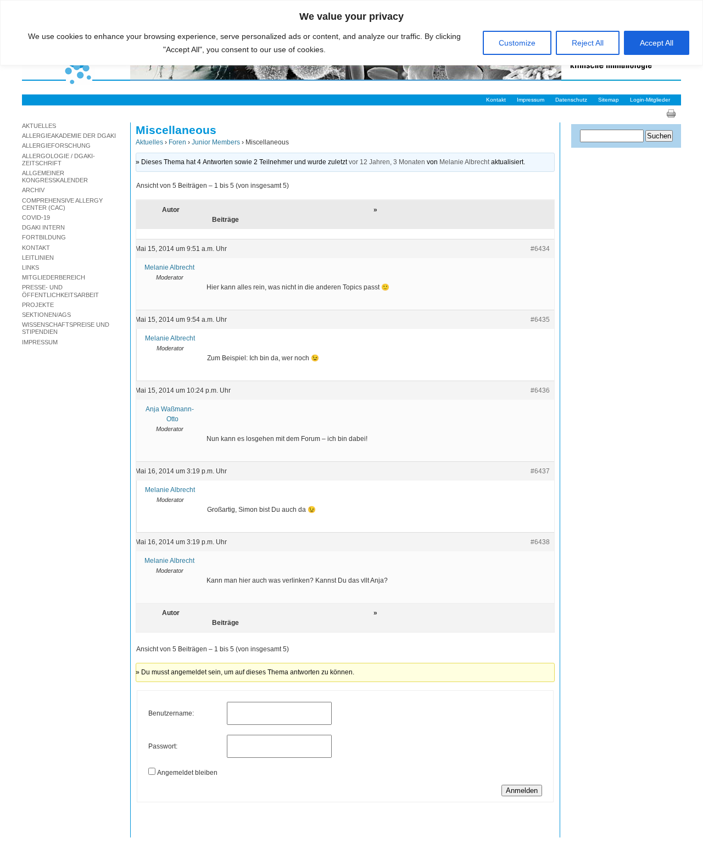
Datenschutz (571, 100)
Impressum (530, 100)
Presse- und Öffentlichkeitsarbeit (60, 291)
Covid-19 (36, 217)
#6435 (543, 319)
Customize (517, 42)
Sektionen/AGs (46, 314)
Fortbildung (44, 237)
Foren (177, 142)
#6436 (543, 390)
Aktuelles (149, 142)
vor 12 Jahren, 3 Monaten (387, 162)
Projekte (38, 304)
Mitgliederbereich (53, 277)
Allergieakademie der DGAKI (69, 135)
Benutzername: (171, 713)
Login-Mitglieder (650, 100)
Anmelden (522, 790)
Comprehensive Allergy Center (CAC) (62, 204)
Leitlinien (38, 257)
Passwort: (162, 746)
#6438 (543, 542)
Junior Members (216, 142)
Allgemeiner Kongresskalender (55, 176)
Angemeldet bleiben (187, 773)
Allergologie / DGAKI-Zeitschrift (58, 159)
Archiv (33, 190)
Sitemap (608, 100)
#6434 (543, 249)
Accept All (656, 42)
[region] (351, 32)
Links (30, 267)
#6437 (543, 471)
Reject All (588, 42)
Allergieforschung (56, 145)
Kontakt (496, 100)
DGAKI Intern (43, 227)
